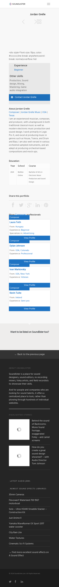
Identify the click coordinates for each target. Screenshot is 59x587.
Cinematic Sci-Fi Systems (21, 544)
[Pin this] (46, 205)
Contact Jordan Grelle (25, 97)
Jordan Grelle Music (31, 112)
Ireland (19, 297)
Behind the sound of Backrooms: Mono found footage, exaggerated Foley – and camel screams (41, 430)
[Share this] (13, 205)
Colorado (24, 250)
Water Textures (16, 538)
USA (44, 112)
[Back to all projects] (39, 22)
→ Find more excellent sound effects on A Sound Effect (29, 554)
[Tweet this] (21, 205)
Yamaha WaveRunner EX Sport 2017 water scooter (26, 525)
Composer (14, 112)
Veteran (24, 277)
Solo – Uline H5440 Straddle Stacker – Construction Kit (28, 510)
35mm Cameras (16, 495)
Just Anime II (15, 518)
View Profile (29, 238)
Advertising (28, 233)
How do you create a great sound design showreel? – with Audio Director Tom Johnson (40, 455)
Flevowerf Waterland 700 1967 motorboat (24, 501)
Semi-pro (25, 301)
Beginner (18, 70)
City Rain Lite (15, 532)
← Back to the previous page (29, 354)
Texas (11, 115)
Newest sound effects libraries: (28, 488)
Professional (27, 253)
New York (25, 274)
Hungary (19, 227)
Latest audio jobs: (20, 481)
